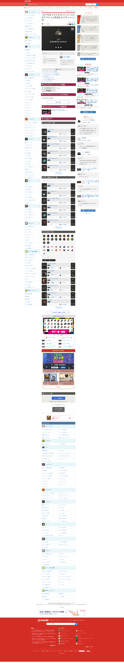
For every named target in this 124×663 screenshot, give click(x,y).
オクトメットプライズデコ (53, 278)
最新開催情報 (27, 49)
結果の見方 (27, 169)
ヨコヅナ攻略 (27, 155)
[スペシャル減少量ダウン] (56, 239)
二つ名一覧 (27, 240)
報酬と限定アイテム (29, 26)
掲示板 (96, 7)
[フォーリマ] (64, 250)
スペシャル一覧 (28, 194)
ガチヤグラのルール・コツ (30, 127)
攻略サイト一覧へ (89, 646)
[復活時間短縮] (72, 239)
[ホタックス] (68, 250)
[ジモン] (52, 250)
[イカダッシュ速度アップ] (48, 236)
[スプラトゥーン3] (27, 1)
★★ (48, 257)
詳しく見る (58, 102)
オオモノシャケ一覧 (29, 174)
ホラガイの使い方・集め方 (30, 60)
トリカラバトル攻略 (29, 135)
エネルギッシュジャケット (53, 165)
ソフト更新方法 (28, 43)
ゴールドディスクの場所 (29, 94)
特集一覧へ (59, 387)
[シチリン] (48, 250)
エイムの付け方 (28, 262)
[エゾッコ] (56, 246)
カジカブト (50, 300)
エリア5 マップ (28, 113)
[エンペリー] (64, 246)
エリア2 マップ (28, 105)
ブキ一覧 (26, 183)
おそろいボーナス (28, 68)
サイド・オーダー (65, 7)
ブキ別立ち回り (28, 163)
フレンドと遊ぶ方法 (29, 166)
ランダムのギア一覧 (48, 77)
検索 (97, 4)
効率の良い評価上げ (29, 172)
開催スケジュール (28, 142)
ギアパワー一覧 (68, 337)
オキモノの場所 (28, 91)
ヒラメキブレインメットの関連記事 (51, 74)
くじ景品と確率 (28, 245)
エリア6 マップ (28, 115)
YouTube (88, 651)
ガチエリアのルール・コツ (30, 125)
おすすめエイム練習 (29, 265)
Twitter (86, 651)
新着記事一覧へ (53, 645)
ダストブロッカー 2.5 (52, 136)
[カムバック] (64, 236)
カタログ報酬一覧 (28, 248)
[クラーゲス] (72, 246)
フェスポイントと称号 (29, 71)
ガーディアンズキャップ (52, 158)
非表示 (59, 69)
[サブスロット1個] (43, 260)
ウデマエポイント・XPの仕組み (31, 122)
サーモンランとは (62, 504)
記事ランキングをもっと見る (88, 59)
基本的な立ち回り (28, 147)
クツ (48, 126)
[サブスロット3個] (52, 260)
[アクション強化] (44, 236)
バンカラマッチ (58, 7)
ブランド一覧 (27, 220)
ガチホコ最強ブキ (28, 189)
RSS (90, 651)
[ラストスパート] (68, 239)
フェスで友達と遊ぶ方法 (29, 63)
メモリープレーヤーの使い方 (30, 268)
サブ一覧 (26, 202)
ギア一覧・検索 (28, 209)
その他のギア (46, 76)
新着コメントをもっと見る (88, 210)
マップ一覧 (27, 150)
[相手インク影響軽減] (44, 242)
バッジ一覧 (27, 237)
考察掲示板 (27, 299)
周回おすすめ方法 (28, 31)
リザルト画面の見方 (29, 281)
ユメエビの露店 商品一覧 (30, 28)
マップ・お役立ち (88, 7)
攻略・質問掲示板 (28, 293)
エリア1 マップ (28, 102)
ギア (81, 7)
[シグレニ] (44, 250)
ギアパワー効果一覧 (29, 214)
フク (51, 126)
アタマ (58, 39)
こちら (61, 401)
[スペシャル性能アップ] (52, 239)
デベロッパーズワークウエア (53, 144)
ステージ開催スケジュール (30, 287)
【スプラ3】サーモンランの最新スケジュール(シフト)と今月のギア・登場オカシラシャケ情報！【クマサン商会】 (89, 29)
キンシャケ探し (28, 161)
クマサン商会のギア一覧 (49, 79)
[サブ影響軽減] (68, 236)
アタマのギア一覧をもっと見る (58, 312)
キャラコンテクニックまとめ (30, 273)
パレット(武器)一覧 (28, 18)
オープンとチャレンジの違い (30, 57)
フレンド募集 (27, 301)
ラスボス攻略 (27, 80)
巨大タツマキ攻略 (28, 158)
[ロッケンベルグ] (44, 253)
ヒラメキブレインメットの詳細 (50, 71)
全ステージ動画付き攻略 (29, 77)
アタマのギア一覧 (48, 81)
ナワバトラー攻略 (28, 270)
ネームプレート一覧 (29, 234)
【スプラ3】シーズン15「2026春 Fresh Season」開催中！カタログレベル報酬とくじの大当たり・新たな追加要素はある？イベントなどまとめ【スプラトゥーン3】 (89, 47)
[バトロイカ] (60, 250)
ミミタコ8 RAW (51, 270)
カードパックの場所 (29, 99)
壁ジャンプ (27, 279)
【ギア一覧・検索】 (58, 335)
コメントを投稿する (58, 398)
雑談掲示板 (27, 296)
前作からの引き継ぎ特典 (29, 254)
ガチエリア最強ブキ (29, 186)
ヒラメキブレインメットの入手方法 (51, 73)
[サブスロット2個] (47, 260)
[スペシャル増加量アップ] (48, 239)
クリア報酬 (27, 83)
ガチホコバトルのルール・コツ (31, 130)
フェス (35, 7)
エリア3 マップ (28, 107)
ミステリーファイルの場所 (30, 88)
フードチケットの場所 (29, 96)
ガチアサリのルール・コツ (30, 133)
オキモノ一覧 (27, 229)
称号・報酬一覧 (28, 153)
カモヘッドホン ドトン (52, 293)
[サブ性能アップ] (72, 236)
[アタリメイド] (44, 246)
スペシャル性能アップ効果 (30, 200)
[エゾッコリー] (60, 246)
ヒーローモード (43, 7)
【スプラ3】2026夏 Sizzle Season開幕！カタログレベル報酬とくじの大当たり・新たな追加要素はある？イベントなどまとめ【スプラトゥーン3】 (89, 38)
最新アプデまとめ (28, 40)
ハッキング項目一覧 (29, 23)
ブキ (73, 7)
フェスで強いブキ (28, 66)
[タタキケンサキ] (56, 250)
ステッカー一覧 (28, 231)
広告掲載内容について (88, 213)
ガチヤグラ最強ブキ (29, 192)
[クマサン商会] (68, 246)
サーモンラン (50, 7)
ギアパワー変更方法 (29, 211)
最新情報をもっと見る (88, 112)
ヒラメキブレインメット (52, 151)
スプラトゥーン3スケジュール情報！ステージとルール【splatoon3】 (89, 54)
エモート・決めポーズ (29, 242)
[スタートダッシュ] (44, 239)
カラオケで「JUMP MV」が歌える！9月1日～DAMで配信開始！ (43, 636)
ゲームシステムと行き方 (29, 15)
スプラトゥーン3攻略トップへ (56, 418)
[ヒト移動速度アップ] (64, 239)
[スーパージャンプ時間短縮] (60, 239)
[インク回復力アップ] (60, 236)
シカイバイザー (51, 129)
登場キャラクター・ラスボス (30, 34)
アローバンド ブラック (52, 285)
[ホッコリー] (72, 250)
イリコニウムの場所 (29, 86)
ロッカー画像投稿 (28, 304)
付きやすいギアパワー (29, 217)
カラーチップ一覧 (28, 20)
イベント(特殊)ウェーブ (29, 177)
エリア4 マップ (28, 110)
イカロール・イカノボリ (29, 276)
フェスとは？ (27, 52)
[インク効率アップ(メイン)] (56, 236)
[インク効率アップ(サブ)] (52, 236)
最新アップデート (28, 7)
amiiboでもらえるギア (29, 257)
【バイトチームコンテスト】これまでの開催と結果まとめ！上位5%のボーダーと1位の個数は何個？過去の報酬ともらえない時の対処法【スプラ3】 (89, 19)
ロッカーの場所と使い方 (29, 226)
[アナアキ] (48, 246)
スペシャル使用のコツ (29, 197)
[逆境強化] (48, 242)
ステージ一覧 (27, 284)
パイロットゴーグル (52, 263)
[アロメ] (52, 246)
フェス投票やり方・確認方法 (30, 55)
